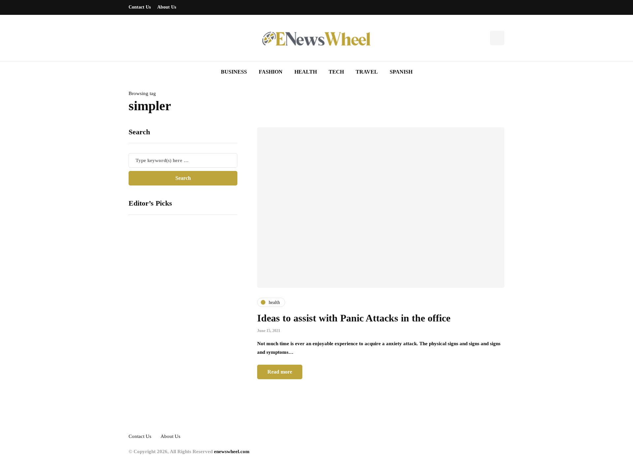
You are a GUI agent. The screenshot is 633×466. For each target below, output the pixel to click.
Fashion (271, 72)
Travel (367, 72)
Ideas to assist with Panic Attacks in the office (353, 318)
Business (234, 72)
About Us (166, 7)
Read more (279, 372)
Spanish (401, 72)
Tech (336, 72)
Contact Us (140, 7)
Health (305, 72)
